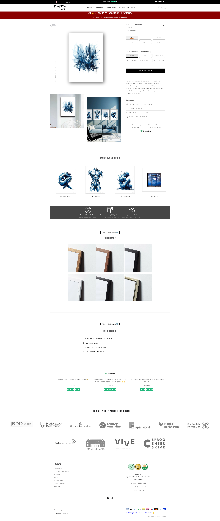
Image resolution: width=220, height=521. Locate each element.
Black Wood (132, 60)
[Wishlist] (159, 7)
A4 (145, 37)
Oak (145, 55)
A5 (132, 37)
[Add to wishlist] (163, 25)
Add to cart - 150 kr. (145, 70)
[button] (60, 2)
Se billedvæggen (114, 139)
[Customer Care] (162, 8)
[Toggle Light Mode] (54, 26)
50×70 (145, 42)
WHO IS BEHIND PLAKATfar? (138, 117)
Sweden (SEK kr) (61, 513)
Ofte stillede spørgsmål (61, 471)
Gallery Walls (111, 7)
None (132, 55)
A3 (132, 42)
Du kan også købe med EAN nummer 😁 (140, 513)
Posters (90, 7)
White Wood (145, 60)
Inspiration (131, 7)
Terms (56, 477)
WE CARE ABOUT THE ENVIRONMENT (140, 104)
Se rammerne (145, 51)
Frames (99, 7)
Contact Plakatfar (59, 483)
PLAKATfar (153, 516)
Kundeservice (58, 468)
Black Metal (159, 60)
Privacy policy (58, 480)
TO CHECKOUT (159, 1)
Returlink (57, 486)
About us (57, 474)
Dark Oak (159, 55)
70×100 (159, 42)
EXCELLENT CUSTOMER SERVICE (139, 112)
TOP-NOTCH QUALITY (136, 108)
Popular (122, 7)
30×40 (159, 37)
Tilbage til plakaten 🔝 (110, 232)
